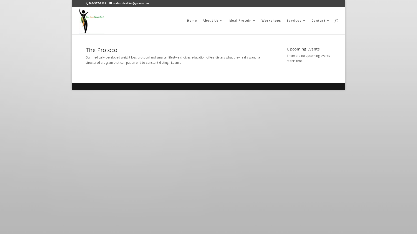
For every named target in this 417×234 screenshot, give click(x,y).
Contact (318, 21)
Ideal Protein (240, 21)
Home (192, 21)
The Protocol (102, 50)
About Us (211, 21)
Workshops (271, 21)
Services (294, 21)
